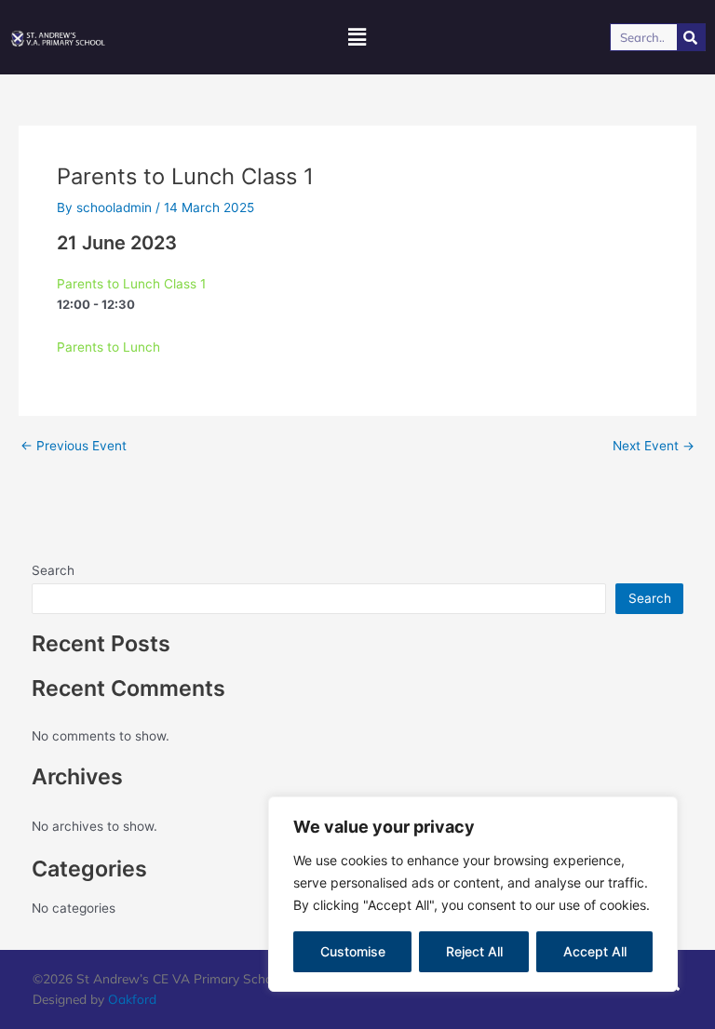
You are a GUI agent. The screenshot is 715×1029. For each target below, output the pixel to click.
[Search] (691, 37)
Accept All (595, 951)
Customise (352, 951)
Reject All (474, 951)
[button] (357, 37)
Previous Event (73, 446)
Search (53, 570)
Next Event (654, 446)
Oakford (132, 999)
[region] (473, 894)
